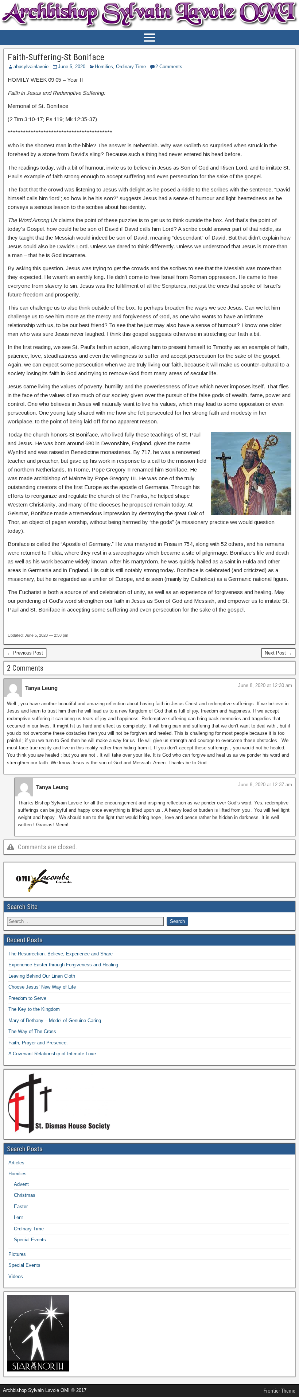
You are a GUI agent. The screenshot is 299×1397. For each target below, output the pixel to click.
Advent (21, 1184)
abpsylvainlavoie (30, 66)
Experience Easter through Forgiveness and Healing (63, 964)
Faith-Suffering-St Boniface (56, 57)
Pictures (17, 1254)
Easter (21, 1206)
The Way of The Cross (32, 1031)
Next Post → (278, 653)
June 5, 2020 (71, 66)
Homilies (104, 66)
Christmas (24, 1195)
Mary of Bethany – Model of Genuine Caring (54, 1020)
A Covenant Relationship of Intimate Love (52, 1053)
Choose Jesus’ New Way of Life (42, 987)
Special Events (30, 1239)
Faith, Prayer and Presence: (38, 1042)
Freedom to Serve (27, 998)
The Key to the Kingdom (34, 1009)
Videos (15, 1276)
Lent (18, 1217)
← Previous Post (25, 653)
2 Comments (168, 66)
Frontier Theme (279, 1391)
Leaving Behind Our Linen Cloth (41, 976)
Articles (16, 1162)
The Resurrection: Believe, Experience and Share (60, 953)
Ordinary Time (131, 66)
